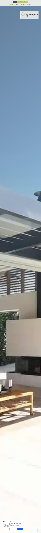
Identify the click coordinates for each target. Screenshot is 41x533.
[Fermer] (23, 521)
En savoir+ (8, 526)
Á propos (28, 4)
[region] (13, 525)
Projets (17, 4)
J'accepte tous (19, 528)
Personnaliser (6, 528)
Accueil (12, 4)
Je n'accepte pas (13, 528)
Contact (22, 4)
